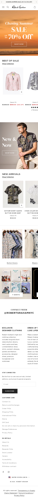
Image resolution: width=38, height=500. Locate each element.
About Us (5, 442)
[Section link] (19, 33)
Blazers (35, 263)
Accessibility (6, 459)
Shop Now (19, 44)
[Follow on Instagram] (9, 472)
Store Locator (7, 452)
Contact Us (6, 401)
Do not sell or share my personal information (18, 426)
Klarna (4, 419)
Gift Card (5, 422)
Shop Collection (8, 64)
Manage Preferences (9, 429)
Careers (5, 456)
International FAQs (9, 415)
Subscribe (9, 391)
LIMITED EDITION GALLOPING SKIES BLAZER (13, 98)
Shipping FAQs (7, 412)
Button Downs (12, 263)
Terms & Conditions (9, 463)
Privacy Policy (7, 433)
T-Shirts (16, 294)
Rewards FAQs (7, 449)
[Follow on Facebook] (3, 472)
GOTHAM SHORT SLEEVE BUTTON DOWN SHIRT (13, 212)
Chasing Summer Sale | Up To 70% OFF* (19, 1)
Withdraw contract (9, 466)
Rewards (5, 446)
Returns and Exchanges (10, 405)
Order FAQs (6, 408)
